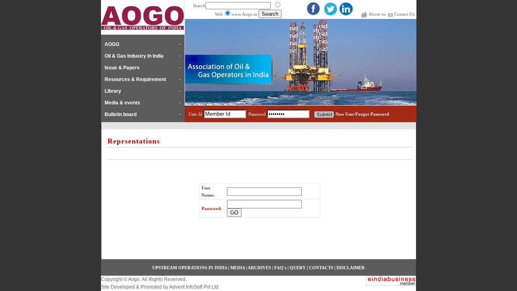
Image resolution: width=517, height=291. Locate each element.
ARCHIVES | (261, 267)
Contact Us (404, 14)
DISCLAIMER (350, 267)
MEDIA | (238, 267)
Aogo (133, 279)
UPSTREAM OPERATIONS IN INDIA (189, 267)
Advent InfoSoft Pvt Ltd (194, 287)
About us (377, 14)
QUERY (298, 267)
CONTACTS (321, 267)
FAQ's (280, 267)
